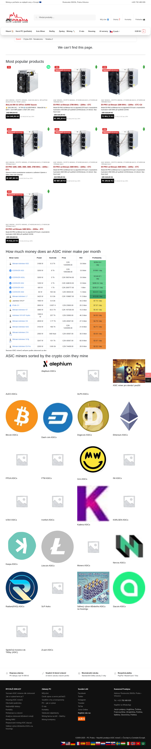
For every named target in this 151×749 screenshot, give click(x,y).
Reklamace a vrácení (14, 713)
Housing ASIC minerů (14, 700)
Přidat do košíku (27, 122)
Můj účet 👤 (104, 19)
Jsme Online (83, 710)
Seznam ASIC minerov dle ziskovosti (20, 693)
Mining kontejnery (49, 719)
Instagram (82, 700)
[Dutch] (103, 743)
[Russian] (108, 743)
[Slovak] (113, 743)
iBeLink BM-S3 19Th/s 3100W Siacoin (21, 105)
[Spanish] (83, 743)
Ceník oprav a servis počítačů (53, 696)
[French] (78, 743)
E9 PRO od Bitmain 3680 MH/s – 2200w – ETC (72, 167)
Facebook (82, 693)
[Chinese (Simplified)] (88, 743)
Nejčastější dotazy (13, 706)
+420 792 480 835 (138, 2)
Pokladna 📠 (140, 19)
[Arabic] (143, 743)
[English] (68, 743)
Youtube (81, 703)
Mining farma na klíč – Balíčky (53, 716)
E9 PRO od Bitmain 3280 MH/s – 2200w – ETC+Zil (121, 105)
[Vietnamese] (138, 743)
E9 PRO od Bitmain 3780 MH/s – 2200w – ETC (72, 105)
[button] (140, 31)
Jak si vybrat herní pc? (15, 696)
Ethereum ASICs (82, 100)
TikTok (80, 706)
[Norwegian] (133, 743)
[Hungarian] (123, 743)
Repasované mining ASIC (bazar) (19, 723)
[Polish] (98, 743)
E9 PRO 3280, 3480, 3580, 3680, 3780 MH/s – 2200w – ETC (27, 168)
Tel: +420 (122, 700)
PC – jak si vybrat (49, 703)
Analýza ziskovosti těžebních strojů (19, 716)
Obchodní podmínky (14, 703)
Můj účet (45, 693)
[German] (73, 743)
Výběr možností (27, 184)
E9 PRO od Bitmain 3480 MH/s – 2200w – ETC (25, 229)
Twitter (80, 696)
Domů (18, 39)
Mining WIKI (10, 719)
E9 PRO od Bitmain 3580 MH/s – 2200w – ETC (120, 167)
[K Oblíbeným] (48, 116)
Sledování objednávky (50, 713)
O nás (44, 706)
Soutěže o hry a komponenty (53, 700)
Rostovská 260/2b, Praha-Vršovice (76, 2)
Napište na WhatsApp (122, 705)
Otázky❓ (116, 19)
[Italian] (128, 743)
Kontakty (128, 19)
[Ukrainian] (93, 743)
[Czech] (63, 743)
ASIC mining (10, 100)
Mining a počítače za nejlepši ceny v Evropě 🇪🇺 (23, 2)
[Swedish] (118, 743)
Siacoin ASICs (33, 100)
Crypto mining (21, 100)
